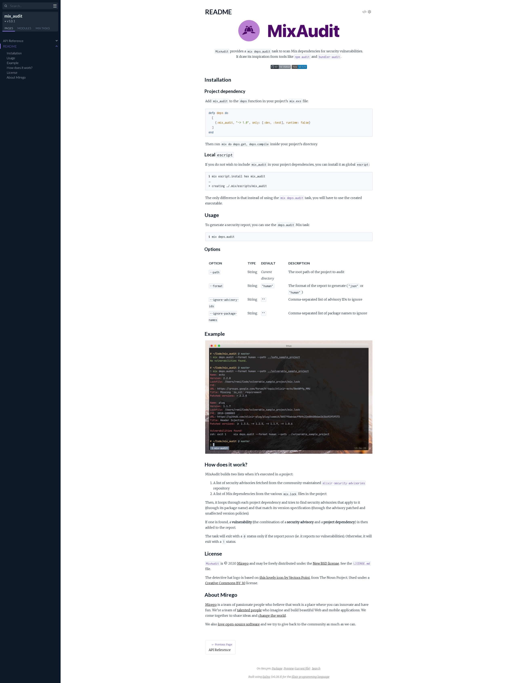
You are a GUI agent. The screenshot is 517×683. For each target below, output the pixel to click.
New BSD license (326, 563)
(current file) (302, 668)
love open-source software (239, 624)
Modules (24, 28)
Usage (11, 58)
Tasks (43, 28)
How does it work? (19, 67)
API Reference (13, 41)
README (10, 46)
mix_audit (13, 16)
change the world (272, 616)
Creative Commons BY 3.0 (225, 583)
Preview (289, 668)
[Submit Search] (5, 6)
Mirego (243, 563)
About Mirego (16, 77)
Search (316, 668)
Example (13, 63)
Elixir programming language (310, 677)
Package (277, 668)
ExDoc (266, 677)
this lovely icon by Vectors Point (285, 578)
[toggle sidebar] (54, 6)
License (12, 72)
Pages (8, 28)
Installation (14, 53)
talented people (249, 610)
